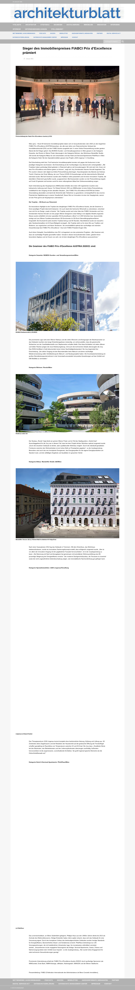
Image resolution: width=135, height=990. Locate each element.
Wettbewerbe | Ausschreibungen (24, 33)
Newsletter (63, 33)
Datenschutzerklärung (21, 37)
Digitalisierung (73, 25)
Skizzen (52, 33)
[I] (122, 2)
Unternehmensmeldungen (36, 29)
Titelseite (17, 25)
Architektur (30, 25)
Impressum (64, 37)
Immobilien (88, 25)
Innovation (101, 25)
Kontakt (75, 37)
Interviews (115, 25)
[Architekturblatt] (67, 21)
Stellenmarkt (57, 29)
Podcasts (42, 33)
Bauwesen (58, 25)
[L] (118, 2)
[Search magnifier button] (122, 41)
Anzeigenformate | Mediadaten (82, 33)
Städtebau (44, 25)
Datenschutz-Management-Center (45, 37)
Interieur (17, 29)
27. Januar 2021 (28, 59)
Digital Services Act (114, 33)
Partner (99, 33)
